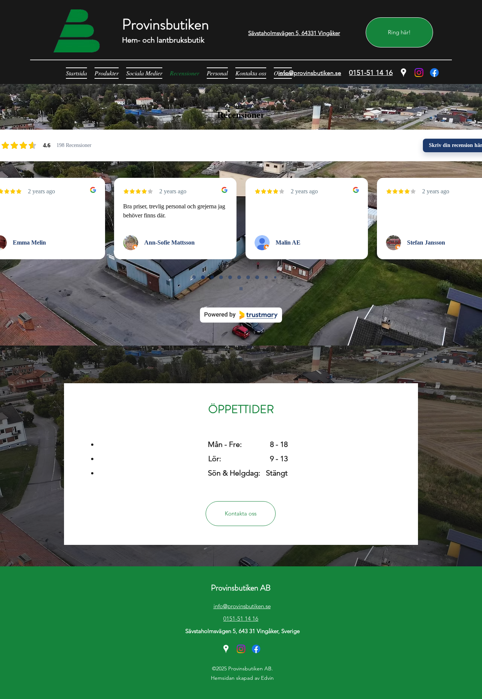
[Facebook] (434, 72)
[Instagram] (419, 72)
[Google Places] (403, 72)
